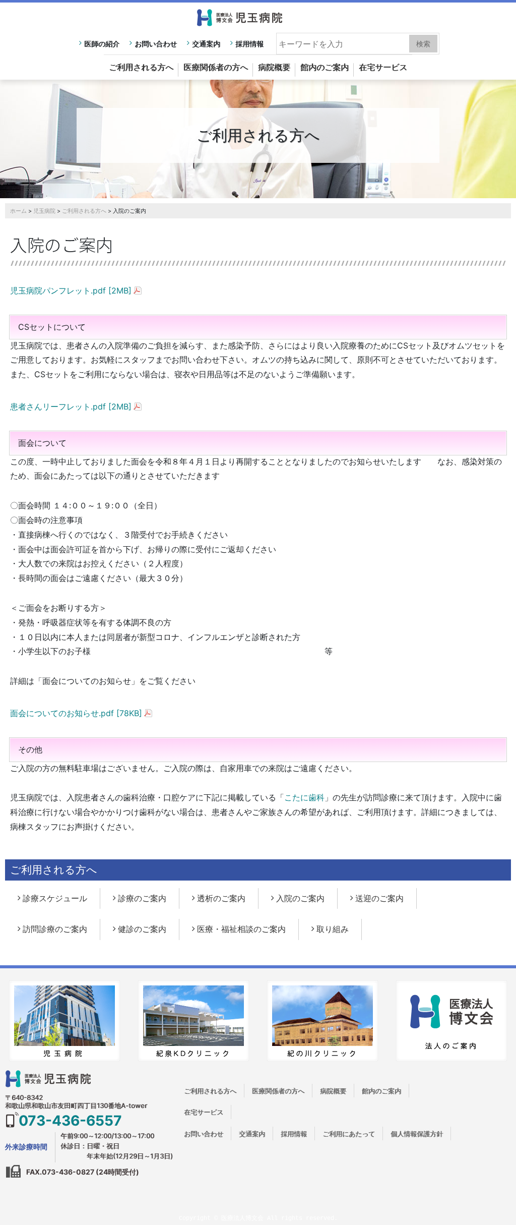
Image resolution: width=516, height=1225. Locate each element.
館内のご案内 (324, 67)
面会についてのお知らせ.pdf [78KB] (76, 713)
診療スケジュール (55, 898)
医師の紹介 (101, 43)
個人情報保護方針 (417, 1134)
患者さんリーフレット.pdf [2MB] (71, 406)
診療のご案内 (142, 898)
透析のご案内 (221, 898)
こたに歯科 (304, 797)
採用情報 (249, 43)
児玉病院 (44, 210)
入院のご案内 (300, 898)
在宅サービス (383, 67)
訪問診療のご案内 (55, 929)
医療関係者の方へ (215, 67)
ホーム (18, 210)
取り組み (332, 929)
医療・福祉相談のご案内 (241, 929)
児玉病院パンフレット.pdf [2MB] (71, 290)
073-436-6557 (70, 1121)
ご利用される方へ (141, 67)
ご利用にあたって (348, 1134)
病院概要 (274, 67)
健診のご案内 (142, 929)
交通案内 (206, 43)
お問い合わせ (156, 43)
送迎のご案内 (379, 898)
